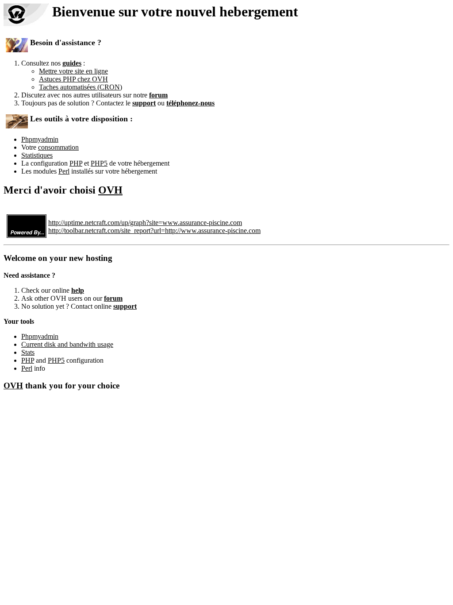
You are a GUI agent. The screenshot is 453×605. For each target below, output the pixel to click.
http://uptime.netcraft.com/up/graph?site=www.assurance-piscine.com (145, 222)
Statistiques (37, 155)
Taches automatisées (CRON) (80, 87)
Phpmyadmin (39, 139)
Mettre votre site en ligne (73, 71)
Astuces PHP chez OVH (73, 79)
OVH (110, 190)
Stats (28, 352)
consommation (58, 147)
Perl (63, 171)
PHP (75, 163)
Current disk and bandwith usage (67, 344)
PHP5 (99, 163)
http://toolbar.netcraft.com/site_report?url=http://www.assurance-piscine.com (154, 230)
